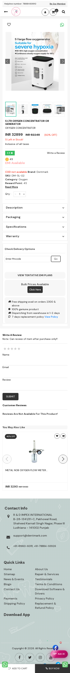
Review (7, 379)
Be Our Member (58, 4)
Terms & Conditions (48, 584)
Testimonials (43, 579)
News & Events (14, 579)
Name (6, 354)
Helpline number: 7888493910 (20, 3)
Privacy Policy (44, 598)
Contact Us (12, 589)
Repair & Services (47, 574)
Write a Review (56, 153)
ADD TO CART (19, 668)
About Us (41, 569)
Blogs (7, 584)
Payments (10, 598)
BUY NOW (54, 668)
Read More (11, 187)
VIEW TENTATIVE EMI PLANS (35, 275)
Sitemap (9, 574)
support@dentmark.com (30, 535)
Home (8, 569)
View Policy (51, 316)
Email (6, 367)
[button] (63, 459)
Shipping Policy (14, 603)
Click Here (35, 289)
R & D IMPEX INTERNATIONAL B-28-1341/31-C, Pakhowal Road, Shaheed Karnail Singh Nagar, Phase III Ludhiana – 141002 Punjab (39, 521)
